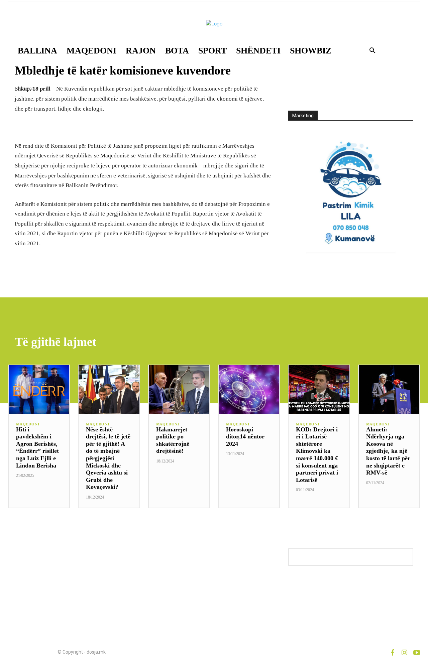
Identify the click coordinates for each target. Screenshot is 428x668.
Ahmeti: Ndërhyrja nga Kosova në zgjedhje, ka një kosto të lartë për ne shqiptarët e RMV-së (388, 451)
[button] (372, 51)
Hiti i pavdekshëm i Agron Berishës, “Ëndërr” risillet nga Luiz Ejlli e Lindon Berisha (37, 447)
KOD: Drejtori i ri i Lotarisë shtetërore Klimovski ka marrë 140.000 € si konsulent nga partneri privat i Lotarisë (317, 454)
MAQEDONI (27, 424)
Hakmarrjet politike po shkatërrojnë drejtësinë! (172, 440)
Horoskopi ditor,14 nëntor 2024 (245, 436)
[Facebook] (392, 652)
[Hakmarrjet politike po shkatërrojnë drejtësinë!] (179, 389)
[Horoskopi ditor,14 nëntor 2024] (249, 389)
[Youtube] (416, 652)
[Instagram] (404, 652)
